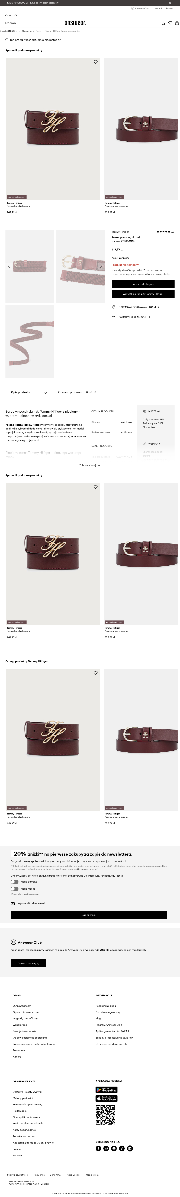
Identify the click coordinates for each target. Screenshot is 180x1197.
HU (25, 1184)
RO (32, 1184)
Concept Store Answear (26, 1117)
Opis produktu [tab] (20, 392)
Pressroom (19, 1050)
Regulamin (39, 1175)
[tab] (77, 392)
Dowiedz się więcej (28, 963)
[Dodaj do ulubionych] (95, 62)
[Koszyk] (177, 23)
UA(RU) (45, 1184)
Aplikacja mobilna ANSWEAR (112, 1031)
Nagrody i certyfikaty (25, 1018)
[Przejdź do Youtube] (114, 1148)
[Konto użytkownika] (163, 23)
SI (35, 1184)
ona (8, 15)
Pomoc (17, 1149)
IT (28, 1184)
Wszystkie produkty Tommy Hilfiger (143, 293)
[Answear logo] (75, 23)
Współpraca (20, 1024)
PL (30, 1184)
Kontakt (17, 1155)
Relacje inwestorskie (24, 1031)
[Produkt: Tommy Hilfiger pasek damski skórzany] (53, 129)
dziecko (10, 23)
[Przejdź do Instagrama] (106, 1148)
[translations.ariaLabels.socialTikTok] (122, 1148)
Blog (98, 1018)
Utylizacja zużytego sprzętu (111, 1044)
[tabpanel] (90, 433)
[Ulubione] (170, 23)
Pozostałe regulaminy (108, 1012)
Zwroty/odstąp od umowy (27, 1104)
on (16, 15)
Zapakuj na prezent (24, 1136)
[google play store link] (106, 1090)
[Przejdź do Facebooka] (98, 1148)
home (9, 30)
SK (37, 1184)
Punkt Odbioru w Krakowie (28, 1123)
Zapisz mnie (88, 914)
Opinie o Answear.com (25, 1012)
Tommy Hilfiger (120, 231)
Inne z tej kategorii (143, 284)
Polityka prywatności (17, 1175)
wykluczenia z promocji (86, 869)
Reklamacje (20, 1110)
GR (19, 1184)
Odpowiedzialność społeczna (30, 1037)
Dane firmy (55, 1175)
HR (22, 1184)
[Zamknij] (170, 3)
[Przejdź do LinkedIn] (130, 1148)
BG (10, 1184)
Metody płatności (23, 1098)
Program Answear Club (109, 1024)
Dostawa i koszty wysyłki (27, 1091)
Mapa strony (92, 1175)
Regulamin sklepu (106, 1005)
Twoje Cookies (73, 1175)
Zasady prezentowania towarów (114, 1037)
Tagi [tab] (44, 392)
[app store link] (106, 1098)
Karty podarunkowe (24, 1129)
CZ (16, 1184)
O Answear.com (22, 1005)
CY (13, 1184)
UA (40, 1184)
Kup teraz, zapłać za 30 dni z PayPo (33, 1142)
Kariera (17, 1056)
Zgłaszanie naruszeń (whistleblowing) (34, 1044)
